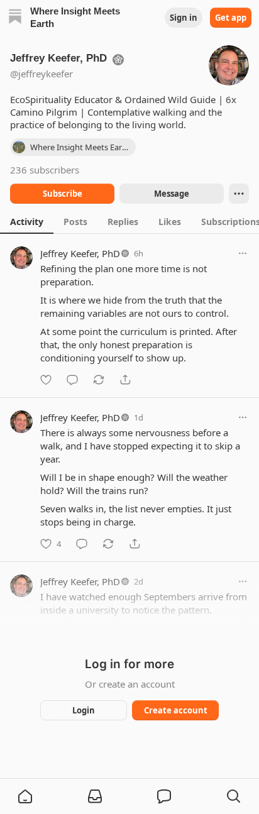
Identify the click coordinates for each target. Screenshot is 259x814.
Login (83, 710)
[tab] (26, 221)
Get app (230, 17)
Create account (175, 710)
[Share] (125, 380)
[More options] (243, 253)
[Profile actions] (239, 194)
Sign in (183, 17)
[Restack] (98, 380)
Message (171, 193)
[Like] (46, 380)
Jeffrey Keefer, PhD (80, 253)
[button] (25, 796)
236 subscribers (44, 169)
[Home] (15, 18)
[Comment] (72, 380)
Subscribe (62, 193)
